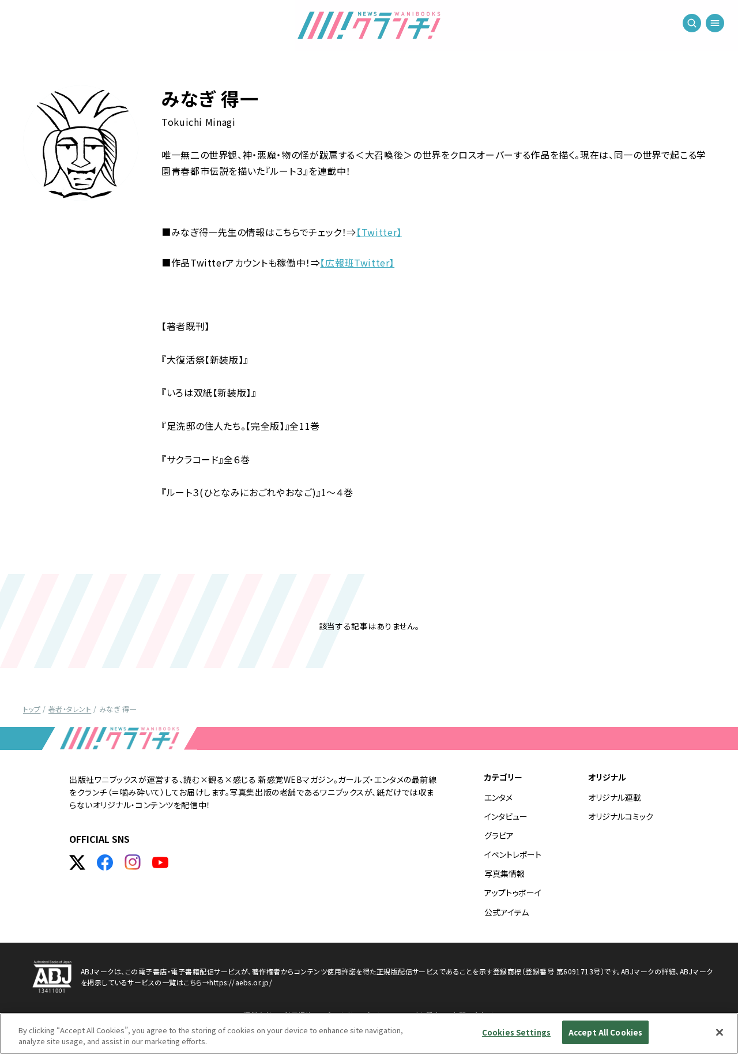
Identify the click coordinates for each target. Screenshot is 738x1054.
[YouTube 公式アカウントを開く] (160, 862)
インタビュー (506, 816)
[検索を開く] (691, 23)
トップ (31, 709)
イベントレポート (512, 854)
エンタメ (498, 797)
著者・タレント (69, 709)
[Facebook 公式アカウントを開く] (105, 862)
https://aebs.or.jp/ (240, 982)
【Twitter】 (379, 232)
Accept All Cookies (605, 1032)
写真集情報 (504, 873)
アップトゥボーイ (512, 892)
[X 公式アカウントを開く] (77, 862)
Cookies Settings (516, 1032)
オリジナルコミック (620, 816)
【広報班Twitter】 (357, 262)
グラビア (499, 835)
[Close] (719, 1032)
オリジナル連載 (614, 797)
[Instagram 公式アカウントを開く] (133, 862)
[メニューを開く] (714, 23)
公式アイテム (506, 912)
